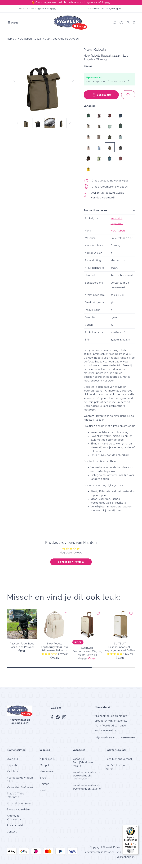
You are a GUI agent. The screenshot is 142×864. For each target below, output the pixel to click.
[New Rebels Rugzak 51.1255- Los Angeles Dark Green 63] (120, 125)
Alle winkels (47, 759)
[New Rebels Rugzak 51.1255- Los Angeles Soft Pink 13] (88, 136)
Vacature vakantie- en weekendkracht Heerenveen (86, 775)
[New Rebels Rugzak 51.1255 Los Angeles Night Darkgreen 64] (110, 136)
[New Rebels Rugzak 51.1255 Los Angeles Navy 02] (120, 115)
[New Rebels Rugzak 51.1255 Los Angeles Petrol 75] (110, 158)
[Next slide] (73, 80)
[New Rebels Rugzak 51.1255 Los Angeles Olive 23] (110, 147)
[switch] (130, 851)
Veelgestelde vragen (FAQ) (20, 779)
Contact (12, 831)
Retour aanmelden (18, 809)
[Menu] (136, 827)
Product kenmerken (96, 210)
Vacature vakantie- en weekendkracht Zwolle (87, 787)
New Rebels (118, 230)
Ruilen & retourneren (19, 803)
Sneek (43, 777)
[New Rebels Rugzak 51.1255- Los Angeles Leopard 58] (99, 136)
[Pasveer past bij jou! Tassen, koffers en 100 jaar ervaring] (71, 22)
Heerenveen (47, 771)
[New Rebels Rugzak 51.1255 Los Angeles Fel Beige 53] (88, 125)
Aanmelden (128, 737)
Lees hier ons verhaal (119, 759)
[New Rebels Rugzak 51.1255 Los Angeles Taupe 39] (99, 125)
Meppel (44, 765)
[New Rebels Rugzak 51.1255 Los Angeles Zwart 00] (120, 147)
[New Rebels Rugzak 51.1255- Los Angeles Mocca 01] (88, 158)
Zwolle (44, 790)
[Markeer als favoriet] (128, 94)
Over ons (12, 759)
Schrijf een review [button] (71, 561)
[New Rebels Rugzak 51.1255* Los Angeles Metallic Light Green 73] (110, 125)
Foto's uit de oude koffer (117, 767)
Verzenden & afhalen (20, 787)
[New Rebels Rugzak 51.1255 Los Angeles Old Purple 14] (99, 115)
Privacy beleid (16, 825)
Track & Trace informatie (15, 795)
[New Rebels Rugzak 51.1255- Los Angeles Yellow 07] (88, 168)
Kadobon (12, 771)
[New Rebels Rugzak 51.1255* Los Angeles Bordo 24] (120, 158)
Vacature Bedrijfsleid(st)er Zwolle (83, 762)
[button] (12, 23)
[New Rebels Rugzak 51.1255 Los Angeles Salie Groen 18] (120, 136)
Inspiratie (12, 765)
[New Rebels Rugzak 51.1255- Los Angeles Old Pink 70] (88, 147)
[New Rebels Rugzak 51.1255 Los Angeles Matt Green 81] (99, 158)
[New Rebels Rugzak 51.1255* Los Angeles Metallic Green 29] (88, 115)
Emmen (44, 784)
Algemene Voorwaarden (15, 817)
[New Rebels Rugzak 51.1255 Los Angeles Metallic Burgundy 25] (110, 115)
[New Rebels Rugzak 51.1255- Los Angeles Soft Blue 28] (99, 147)
